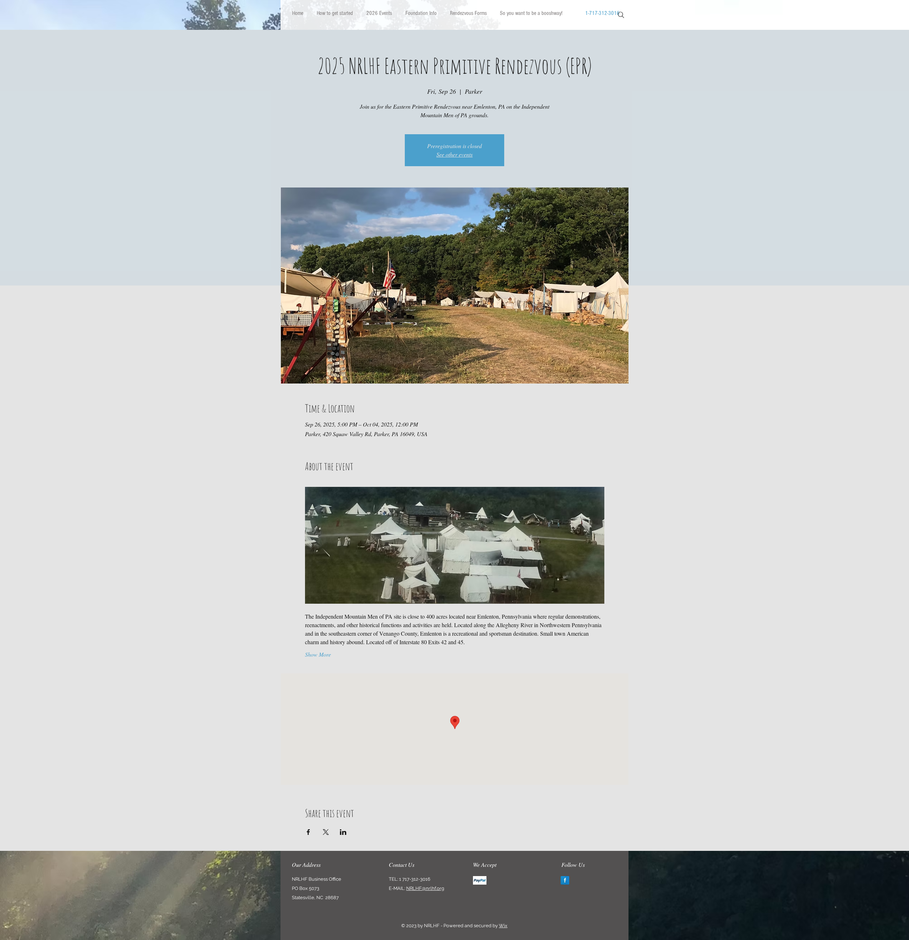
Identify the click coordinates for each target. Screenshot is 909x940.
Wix (503, 925)
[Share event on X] (325, 832)
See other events (454, 154)
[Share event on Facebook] (308, 832)
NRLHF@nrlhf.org (425, 888)
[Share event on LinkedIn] (343, 832)
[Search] (621, 14)
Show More (318, 654)
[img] (479, 881)
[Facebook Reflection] (565, 880)
